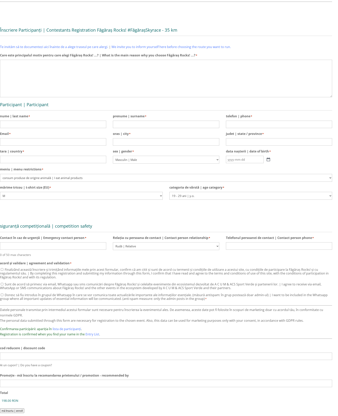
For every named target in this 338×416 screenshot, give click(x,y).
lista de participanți (67, 329)
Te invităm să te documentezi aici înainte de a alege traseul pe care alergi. (54, 47)
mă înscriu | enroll (12, 410)
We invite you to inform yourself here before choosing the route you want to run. (171, 47)
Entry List (92, 334)
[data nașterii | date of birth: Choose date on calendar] (268, 159)
